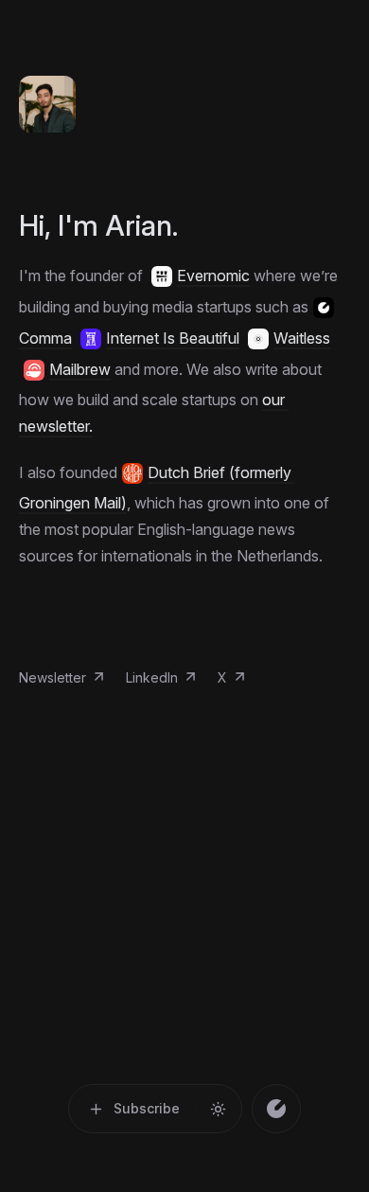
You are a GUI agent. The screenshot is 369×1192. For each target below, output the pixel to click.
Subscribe (147, 1108)
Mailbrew (80, 369)
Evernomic (213, 275)
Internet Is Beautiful (172, 338)
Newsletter (52, 677)
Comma (45, 338)
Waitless (301, 338)
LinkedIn (152, 677)
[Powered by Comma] (276, 1108)
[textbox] (184, 415)
